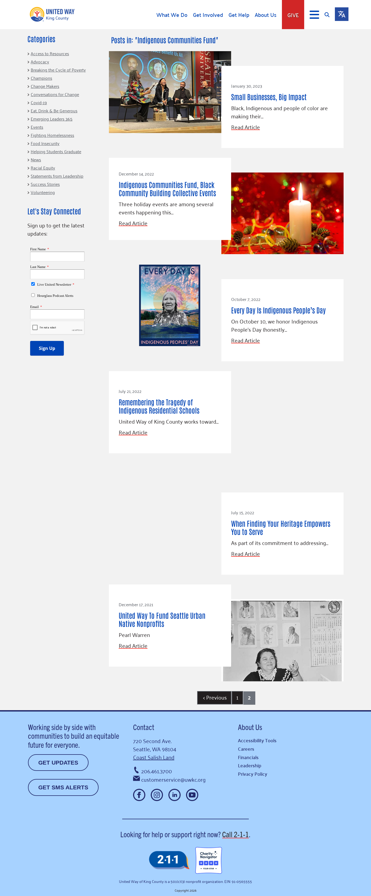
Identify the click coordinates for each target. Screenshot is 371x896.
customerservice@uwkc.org (173, 779)
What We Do (171, 14)
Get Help (238, 14)
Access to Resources (50, 53)
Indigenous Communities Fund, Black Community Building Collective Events (167, 188)
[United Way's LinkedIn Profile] (174, 795)
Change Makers (45, 86)
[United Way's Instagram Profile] (157, 795)
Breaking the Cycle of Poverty (58, 69)
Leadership (249, 765)
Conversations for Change (55, 94)
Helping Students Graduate (56, 151)
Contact (143, 726)
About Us (265, 14)
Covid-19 (39, 102)
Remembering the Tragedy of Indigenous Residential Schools (159, 406)
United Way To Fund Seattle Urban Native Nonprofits (162, 619)
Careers (246, 748)
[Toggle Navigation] (314, 15)
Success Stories (45, 184)
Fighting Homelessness (52, 135)
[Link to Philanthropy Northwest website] (169, 860)
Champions (41, 78)
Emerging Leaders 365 (52, 118)
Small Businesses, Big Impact (269, 96)
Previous (215, 697)
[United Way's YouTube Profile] (192, 795)
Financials (248, 757)
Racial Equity (43, 167)
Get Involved (208, 14)
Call (235, 834)
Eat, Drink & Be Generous (54, 110)
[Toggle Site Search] (330, 14)
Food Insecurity (45, 143)
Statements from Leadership (57, 176)
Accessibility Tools (257, 740)
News (36, 159)
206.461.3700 (156, 771)
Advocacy (40, 61)
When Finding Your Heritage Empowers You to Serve (280, 527)
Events (37, 127)
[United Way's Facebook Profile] (139, 795)
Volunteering (43, 192)
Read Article (245, 127)
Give (293, 15)
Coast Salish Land (153, 757)
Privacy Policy (252, 773)
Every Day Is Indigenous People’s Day (278, 310)
